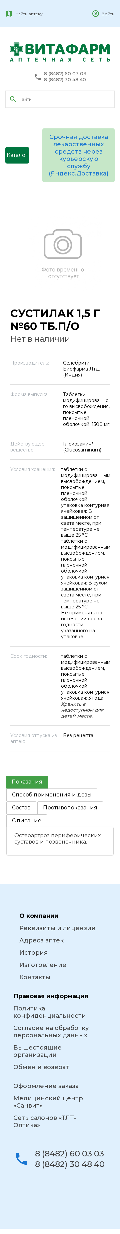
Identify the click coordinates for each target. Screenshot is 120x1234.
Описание (26, 820)
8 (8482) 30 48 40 (65, 79)
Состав (21, 807)
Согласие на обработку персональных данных (51, 1031)
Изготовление (42, 965)
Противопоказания (70, 807)
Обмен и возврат (41, 1067)
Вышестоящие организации (37, 1051)
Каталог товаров (17, 158)
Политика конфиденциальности (49, 1012)
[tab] (27, 782)
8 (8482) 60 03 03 (65, 73)
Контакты (34, 977)
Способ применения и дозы (52, 794)
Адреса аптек (41, 940)
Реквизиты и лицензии (57, 928)
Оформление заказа (46, 1086)
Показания (27, 782)
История (33, 952)
